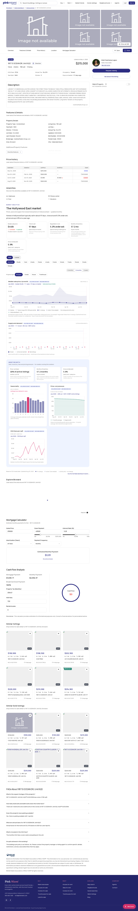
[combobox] (39, 3)
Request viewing (111, 70)
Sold (9, 257)
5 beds (55, 262)
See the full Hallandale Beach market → (78, 474)
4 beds (47, 262)
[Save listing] (30, 633)
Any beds (10, 262)
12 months (78, 270)
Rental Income (11, 606)
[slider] (40, 534)
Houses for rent (67, 884)
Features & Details (25, 50)
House (34, 274)
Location (54, 50)
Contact (114, 888)
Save (118, 50)
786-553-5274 (105, 65)
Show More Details (48, 559)
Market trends (79, 3)
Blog (88, 897)
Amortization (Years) (13, 540)
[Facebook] (10, 900)
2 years (86, 270)
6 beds (62, 262)
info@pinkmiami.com (21, 895)
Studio (19, 262)
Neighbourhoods (105, 3)
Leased (17, 257)
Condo (27, 274)
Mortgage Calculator (69, 50)
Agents (117, 3)
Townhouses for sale (44, 894)
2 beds (32, 262)
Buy (62, 3)
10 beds (10, 266)
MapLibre (83, 512)
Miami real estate (43, 884)
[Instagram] (6, 900)
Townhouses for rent (69, 894)
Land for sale (42, 897)
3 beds (40, 262)
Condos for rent (68, 891)
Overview (11, 50)
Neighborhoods (92, 888)
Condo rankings (92, 3)
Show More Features (13, 152)
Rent (69, 3)
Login (125, 3)
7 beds (69, 262)
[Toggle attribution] (87, 512)
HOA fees (9, 597)
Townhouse (42, 274)
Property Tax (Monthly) (13, 589)
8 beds (77, 262)
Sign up (132, 3)
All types (18, 274)
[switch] (128, 84)
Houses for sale (43, 888)
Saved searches (92, 891)
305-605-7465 (9, 895)
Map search (91, 884)
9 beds (84, 262)
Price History (41, 50)
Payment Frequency (41, 540)
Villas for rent (67, 888)
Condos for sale (43, 891)
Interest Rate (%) (68, 528)
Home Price (10, 528)
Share (128, 50)
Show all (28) (125, 44)
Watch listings (91, 894)
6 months (70, 270)
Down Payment (39, 528)
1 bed (25, 262)
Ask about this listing (111, 76)
